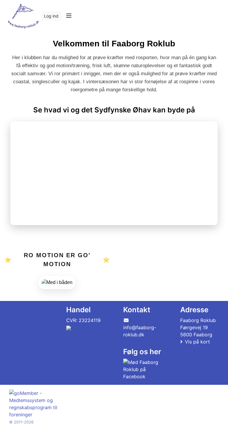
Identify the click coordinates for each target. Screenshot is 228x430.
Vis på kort (197, 342)
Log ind (51, 15)
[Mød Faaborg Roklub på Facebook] (141, 369)
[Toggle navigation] (68, 15)
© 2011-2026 (21, 422)
